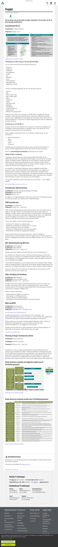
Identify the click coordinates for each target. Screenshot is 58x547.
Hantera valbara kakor (6, 538)
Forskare (19, 520)
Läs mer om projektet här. (12, 332)
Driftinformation (34, 513)
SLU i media (33, 518)
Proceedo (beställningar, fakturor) (46, 515)
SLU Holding (7, 529)
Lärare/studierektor (21, 528)
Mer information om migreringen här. (16, 312)
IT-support (34, 482)
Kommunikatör (20, 525)
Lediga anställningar (35, 516)
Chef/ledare (20, 513)
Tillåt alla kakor (8, 544)
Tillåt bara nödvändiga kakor (8, 541)
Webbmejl (45, 526)
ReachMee (45, 528)
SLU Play (32, 521)
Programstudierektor (22, 530)
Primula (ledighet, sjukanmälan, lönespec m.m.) (47, 521)
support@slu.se (26, 464)
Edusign (45, 531)
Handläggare (20, 523)
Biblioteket (7, 516)
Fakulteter (6, 513)
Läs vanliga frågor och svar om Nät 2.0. (16, 184)
